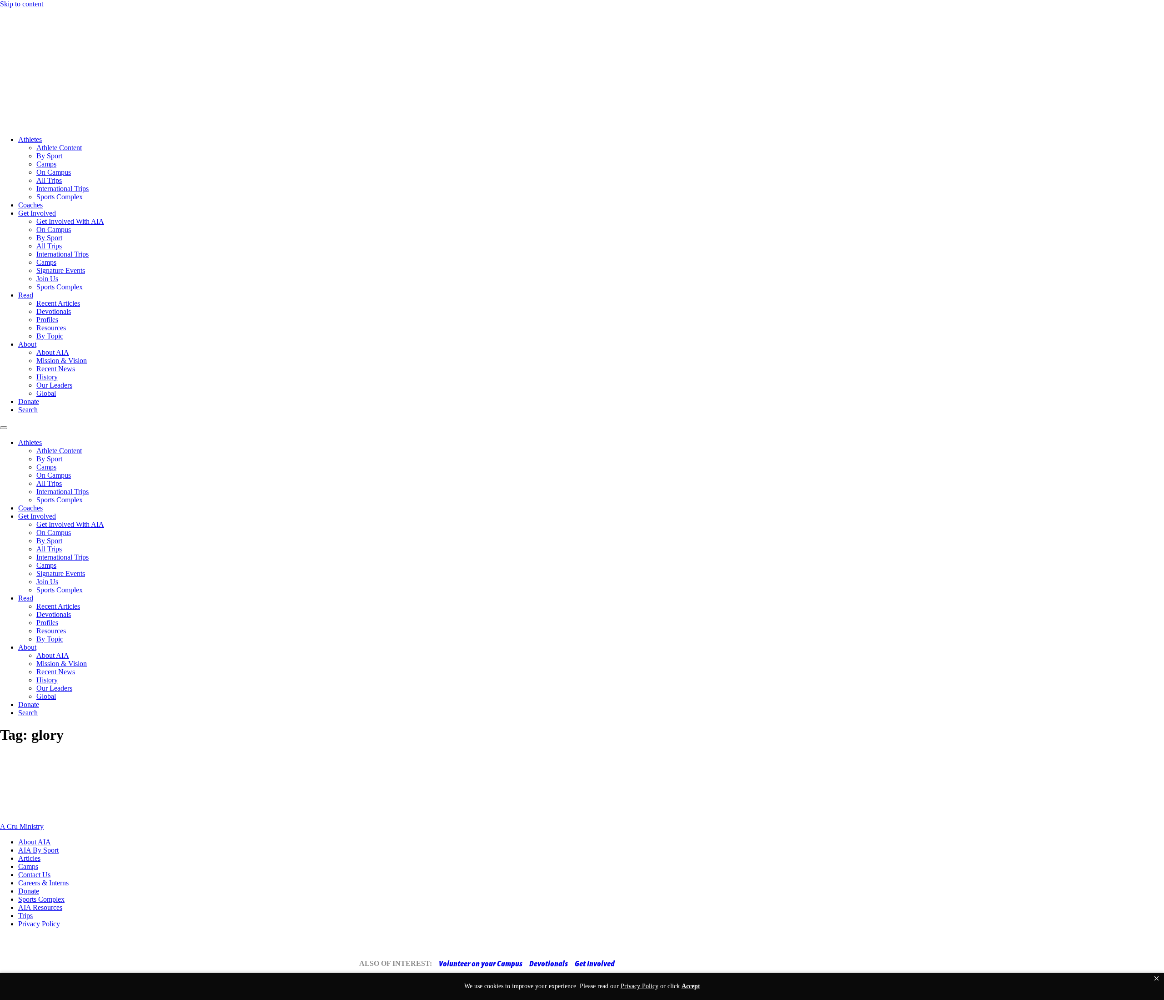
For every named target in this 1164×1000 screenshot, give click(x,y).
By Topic (49, 336)
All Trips (49, 180)
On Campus (53, 172)
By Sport (49, 156)
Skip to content (21, 4)
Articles (29, 858)
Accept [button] (691, 986)
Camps (46, 164)
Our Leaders (54, 385)
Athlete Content (59, 148)
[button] (1156, 979)
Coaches (30, 205)
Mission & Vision (61, 360)
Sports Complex (59, 197)
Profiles (47, 319)
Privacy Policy (39, 924)
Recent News (55, 369)
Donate (28, 401)
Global (46, 393)
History (47, 377)
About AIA (52, 352)
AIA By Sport (38, 850)
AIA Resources (40, 907)
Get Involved (37, 213)
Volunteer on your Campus (480, 964)
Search (28, 410)
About (27, 344)
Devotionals (53, 311)
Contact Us (34, 875)
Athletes (30, 139)
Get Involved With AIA (70, 221)
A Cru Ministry (22, 826)
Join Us (47, 279)
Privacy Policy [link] (639, 986)
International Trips (62, 188)
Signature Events (60, 270)
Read (25, 295)
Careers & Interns (43, 883)
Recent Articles (58, 303)
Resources (51, 328)
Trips (25, 915)
